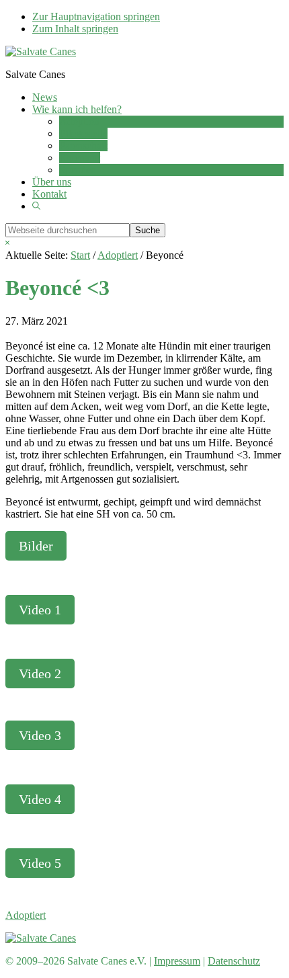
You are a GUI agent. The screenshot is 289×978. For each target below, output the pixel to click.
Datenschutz (234, 961)
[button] (36, 206)
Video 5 (40, 863)
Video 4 (40, 799)
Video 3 (40, 735)
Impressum (177, 961)
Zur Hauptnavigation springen (96, 16)
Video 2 (40, 673)
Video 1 (40, 609)
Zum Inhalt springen (75, 28)
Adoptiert (25, 915)
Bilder (36, 545)
